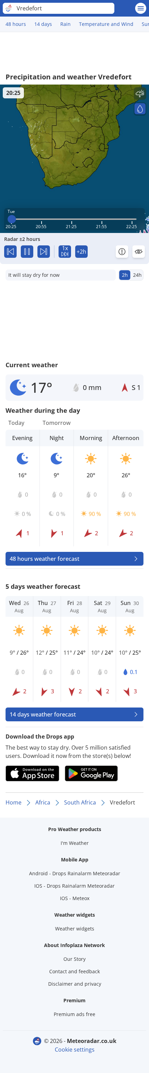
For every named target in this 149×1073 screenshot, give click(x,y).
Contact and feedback (74, 971)
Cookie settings (75, 1049)
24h (137, 275)
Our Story (74, 959)
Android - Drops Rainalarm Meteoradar (74, 873)
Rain (65, 24)
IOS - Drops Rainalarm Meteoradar (74, 885)
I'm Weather (75, 843)
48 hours (16, 24)
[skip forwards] (43, 251)
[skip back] (10, 251)
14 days (43, 24)
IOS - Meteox (74, 898)
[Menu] (140, 8)
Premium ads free (74, 1014)
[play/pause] (27, 251)
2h (125, 275)
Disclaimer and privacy (74, 984)
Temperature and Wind (106, 24)
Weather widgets (74, 928)
